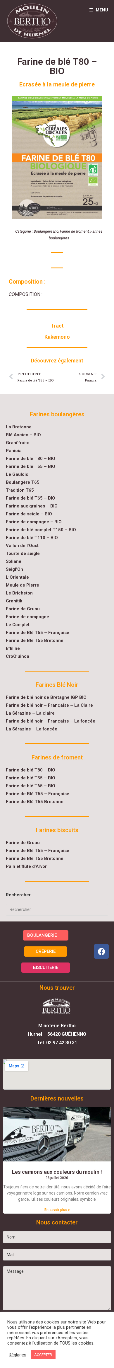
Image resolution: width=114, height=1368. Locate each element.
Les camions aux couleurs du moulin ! (57, 1172)
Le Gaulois (17, 474)
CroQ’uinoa (17, 656)
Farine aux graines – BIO (32, 506)
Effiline (13, 648)
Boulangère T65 (22, 482)
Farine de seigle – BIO (29, 514)
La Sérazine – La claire (30, 713)
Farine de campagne (27, 616)
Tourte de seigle (23, 553)
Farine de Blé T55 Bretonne (34, 640)
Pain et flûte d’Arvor (26, 866)
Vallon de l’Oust (22, 545)
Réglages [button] (17, 1354)
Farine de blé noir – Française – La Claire (49, 705)
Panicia (14, 450)
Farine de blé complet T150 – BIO (41, 529)
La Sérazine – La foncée (31, 729)
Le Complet (18, 624)
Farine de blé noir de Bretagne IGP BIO (46, 697)
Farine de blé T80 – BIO (30, 458)
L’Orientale (17, 577)
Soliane (13, 561)
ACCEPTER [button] (43, 1354)
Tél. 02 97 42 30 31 (57, 1042)
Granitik (14, 601)
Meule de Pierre (22, 585)
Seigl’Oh (14, 569)
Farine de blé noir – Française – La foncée (50, 721)
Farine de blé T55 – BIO (30, 466)
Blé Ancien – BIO (23, 434)
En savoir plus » (57, 1210)
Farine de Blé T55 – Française (37, 632)
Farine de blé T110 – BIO (32, 537)
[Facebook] (101, 951)
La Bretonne (19, 427)
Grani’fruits (17, 442)
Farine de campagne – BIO (34, 521)
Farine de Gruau (23, 608)
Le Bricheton (19, 593)
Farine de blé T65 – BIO (30, 498)
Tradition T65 (20, 490)
